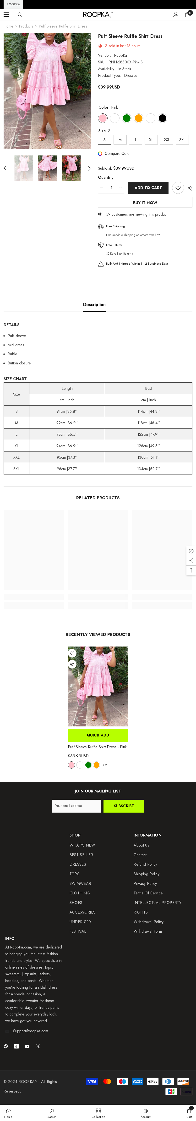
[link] (34, 597)
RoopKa (120, 55)
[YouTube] (27, 1046)
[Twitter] (38, 1046)
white (79, 765)
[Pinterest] (5, 1046)
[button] (5, 168)
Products (26, 26)
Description (94, 304)
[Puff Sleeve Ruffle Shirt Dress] (98, 687)
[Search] (20, 15)
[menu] (6, 14)
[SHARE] (188, 188)
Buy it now (145, 203)
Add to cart (148, 187)
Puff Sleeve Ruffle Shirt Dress (97, 747)
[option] (47, 91)
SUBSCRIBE (124, 806)
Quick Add (98, 735)
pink (71, 765)
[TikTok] (16, 1046)
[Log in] (176, 14)
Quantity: (106, 177)
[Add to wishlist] (178, 188)
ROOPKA (13, 4)
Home (8, 26)
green (88, 765)
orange (96, 765)
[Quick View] (72, 664)
